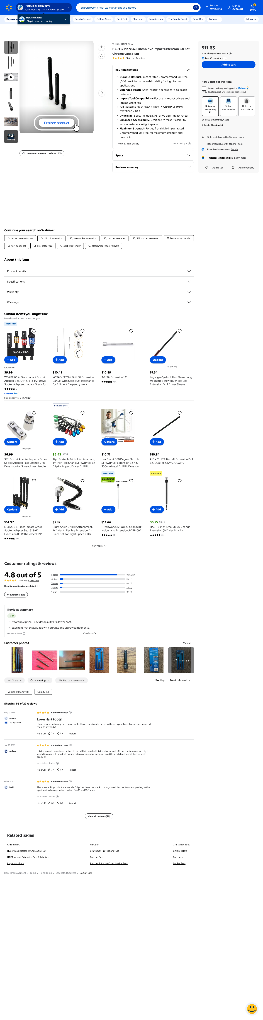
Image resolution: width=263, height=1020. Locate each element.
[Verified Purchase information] (70, 712)
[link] (181, 660)
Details (234, 149)
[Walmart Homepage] (9, 7)
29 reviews (34, 580)
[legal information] (230, 53)
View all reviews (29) (99, 816)
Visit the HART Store (122, 44)
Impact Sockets (15, 863)
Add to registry (246, 167)
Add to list (217, 167)
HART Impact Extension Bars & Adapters (28, 857)
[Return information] (225, 58)
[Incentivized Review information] (57, 763)
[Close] (66, 19)
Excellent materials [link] (23, 627)
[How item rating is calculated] (38, 586)
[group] (128, 58)
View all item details (128, 143)
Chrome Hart (180, 850)
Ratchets (177, 857)
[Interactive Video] (11, 47)
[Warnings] (189, 302)
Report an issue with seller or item (225, 143)
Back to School (83, 19)
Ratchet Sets (96, 857)
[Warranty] (189, 292)
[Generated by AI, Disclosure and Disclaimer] (189, 143)
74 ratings (140, 58)
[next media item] (102, 93)
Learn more (240, 157)
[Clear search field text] (187, 7)
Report (72, 733)
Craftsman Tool (181, 844)
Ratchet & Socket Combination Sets (109, 863)
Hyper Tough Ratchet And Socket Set (26, 850)
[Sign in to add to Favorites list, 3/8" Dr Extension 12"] (131, 331)
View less (87, 633)
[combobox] (138, 7)
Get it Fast (122, 19)
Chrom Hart (13, 844)
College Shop (103, 19)
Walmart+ (214, 19)
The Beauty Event (177, 19)
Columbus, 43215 (220, 119)
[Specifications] (189, 281)
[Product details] (189, 271)
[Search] (196, 7)
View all (187, 643)
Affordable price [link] (21, 622)
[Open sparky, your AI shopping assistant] (252, 1009)
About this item (16, 259)
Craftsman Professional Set (104, 850)
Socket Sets (179, 863)
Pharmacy (138, 19)
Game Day (198, 19)
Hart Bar (94, 844)
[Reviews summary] (133, 58)
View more (97, 545)
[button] (214, 7)
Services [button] (36, 19)
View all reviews (16, 594)
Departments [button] (13, 19)
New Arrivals (156, 19)
